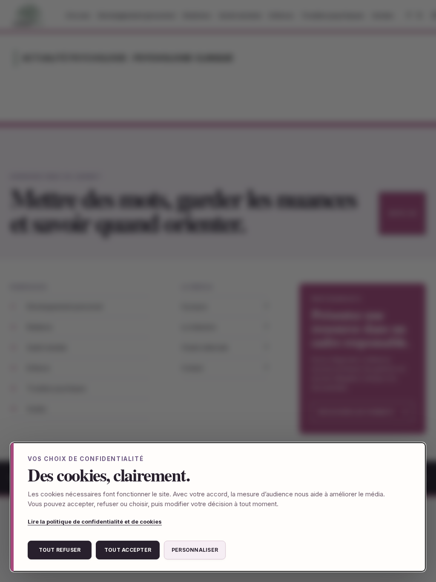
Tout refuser (60, 550)
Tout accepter (127, 550)
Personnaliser (195, 550)
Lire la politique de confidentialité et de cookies (95, 521)
